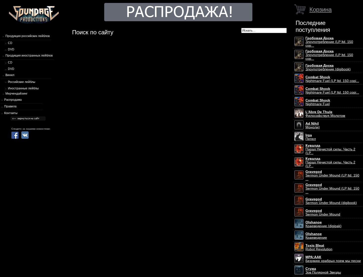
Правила (10, 106)
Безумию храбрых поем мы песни (333, 259)
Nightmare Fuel (317, 102)
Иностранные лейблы (23, 88)
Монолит (312, 125)
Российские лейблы (21, 82)
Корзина (320, 9)
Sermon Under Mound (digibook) (331, 201)
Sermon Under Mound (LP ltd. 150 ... (332, 175)
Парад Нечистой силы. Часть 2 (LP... (330, 149)
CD (10, 43)
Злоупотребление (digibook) (328, 67)
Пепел (310, 137)
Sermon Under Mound (322, 212)
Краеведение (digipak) (323, 224)
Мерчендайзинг (16, 93)
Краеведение (316, 235)
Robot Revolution (318, 247)
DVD (11, 49)
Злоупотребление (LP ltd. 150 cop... (329, 41)
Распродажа (13, 99)
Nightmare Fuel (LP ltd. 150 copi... (332, 79)
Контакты (11, 113)
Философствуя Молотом (325, 114)
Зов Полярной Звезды (323, 270)
